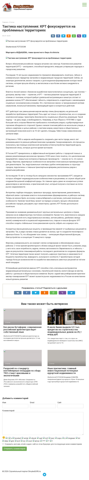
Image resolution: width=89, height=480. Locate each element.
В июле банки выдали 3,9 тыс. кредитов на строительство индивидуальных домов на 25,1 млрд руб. (65, 331)
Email (32, 402)
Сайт (59, 402)
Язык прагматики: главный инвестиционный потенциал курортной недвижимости (63, 371)
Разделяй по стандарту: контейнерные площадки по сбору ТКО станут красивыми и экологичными (22, 372)
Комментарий (8, 411)
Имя (4, 402)
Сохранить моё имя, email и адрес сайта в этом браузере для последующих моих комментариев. (43, 444)
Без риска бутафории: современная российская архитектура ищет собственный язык (22, 329)
